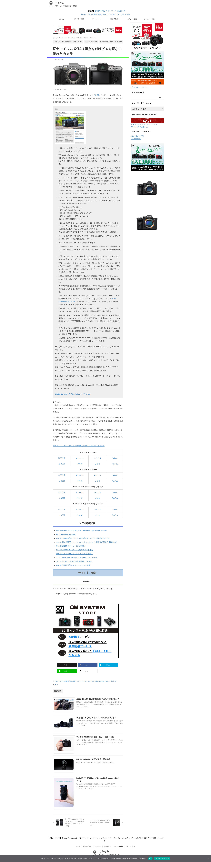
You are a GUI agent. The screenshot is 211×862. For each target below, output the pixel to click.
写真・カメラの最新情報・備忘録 (109, 854)
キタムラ (97, 458)
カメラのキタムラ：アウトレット (144, 124)
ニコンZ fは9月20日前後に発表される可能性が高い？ (97, 699)
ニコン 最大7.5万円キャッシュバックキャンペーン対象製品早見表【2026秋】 (87, 542)
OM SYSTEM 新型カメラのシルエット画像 (73, 565)
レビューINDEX (131, 19)
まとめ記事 (125, 14)
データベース (96, 19)
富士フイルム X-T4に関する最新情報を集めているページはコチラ (79, 446)
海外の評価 (112, 681)
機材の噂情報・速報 (101, 681)
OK (150, 858)
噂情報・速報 (79, 19)
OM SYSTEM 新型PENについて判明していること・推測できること (83, 538)
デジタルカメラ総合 (88, 681)
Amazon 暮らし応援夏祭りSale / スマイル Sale (100, 14)
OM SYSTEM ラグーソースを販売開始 (110, 11)
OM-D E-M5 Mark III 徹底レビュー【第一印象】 (95, 737)
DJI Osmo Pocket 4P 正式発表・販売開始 (93, 759)
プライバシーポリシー (139, 87)
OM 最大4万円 (136, 139)
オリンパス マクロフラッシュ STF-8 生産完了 (74, 554)
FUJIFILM (58, 681)
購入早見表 (114, 19)
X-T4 (97, 95)
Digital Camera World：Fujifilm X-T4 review (73, 394)
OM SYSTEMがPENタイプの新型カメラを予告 (74, 550)
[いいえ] (208, 859)
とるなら (59, 3)
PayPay (115, 464)
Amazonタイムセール (139, 127)
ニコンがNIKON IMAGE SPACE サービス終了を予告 (76, 557)
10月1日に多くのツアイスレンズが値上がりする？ (96, 718)
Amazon (79, 458)
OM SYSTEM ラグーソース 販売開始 (70, 546)
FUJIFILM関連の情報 (69, 681)
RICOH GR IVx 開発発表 (65, 534)
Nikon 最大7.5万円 (137, 136)
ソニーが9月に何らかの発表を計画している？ (74, 561)
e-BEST (62, 464)
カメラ (78, 681)
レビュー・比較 (149, 19)
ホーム (61, 19)
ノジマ (97, 464)
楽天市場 (61, 458)
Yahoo (114, 458)
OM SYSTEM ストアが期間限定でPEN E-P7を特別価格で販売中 (81, 530)
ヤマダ (79, 464)
